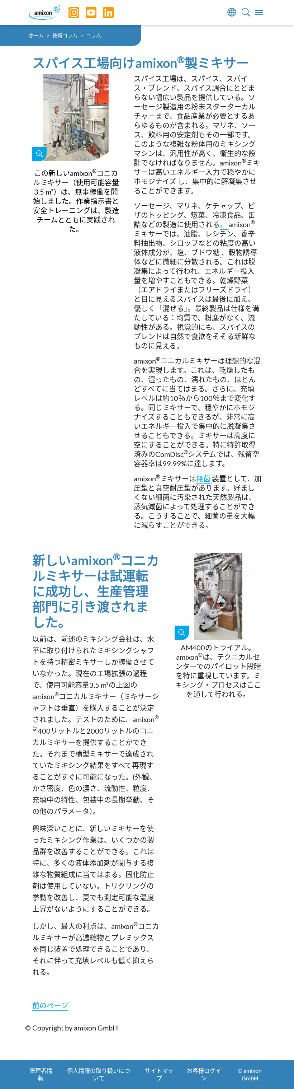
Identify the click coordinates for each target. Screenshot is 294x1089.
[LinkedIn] (103, 12)
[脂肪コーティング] (220, 252)
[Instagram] (68, 12)
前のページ (50, 1005)
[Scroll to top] (276, 1071)
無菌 (203, 478)
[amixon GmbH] (44, 12)
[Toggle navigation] (259, 12)
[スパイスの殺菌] (211, 478)
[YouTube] (85, 12)
